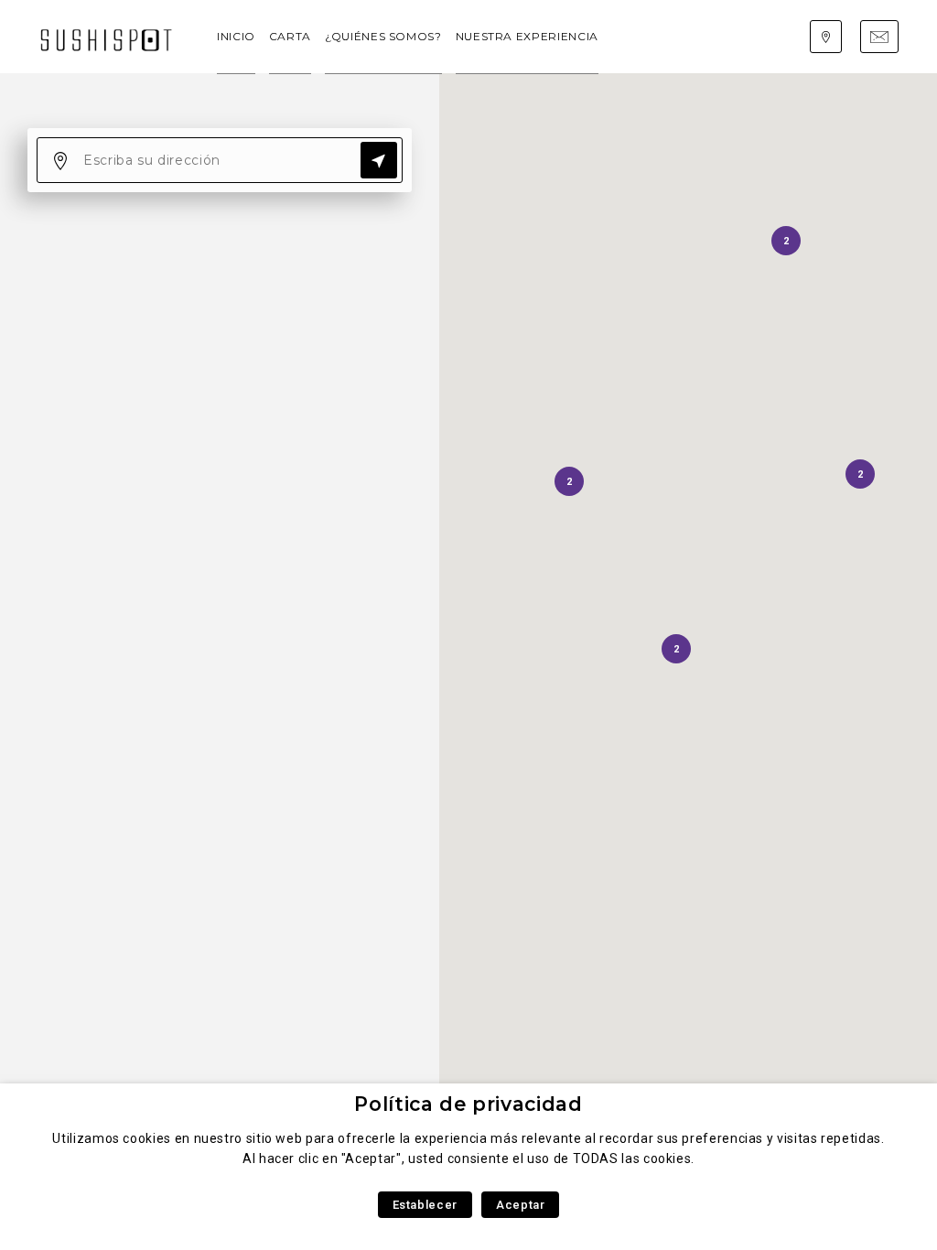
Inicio (236, 36)
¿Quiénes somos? (383, 36)
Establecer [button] (425, 1205)
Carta (290, 36)
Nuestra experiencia (527, 36)
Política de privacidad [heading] (468, 1104)
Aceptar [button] (520, 1205)
